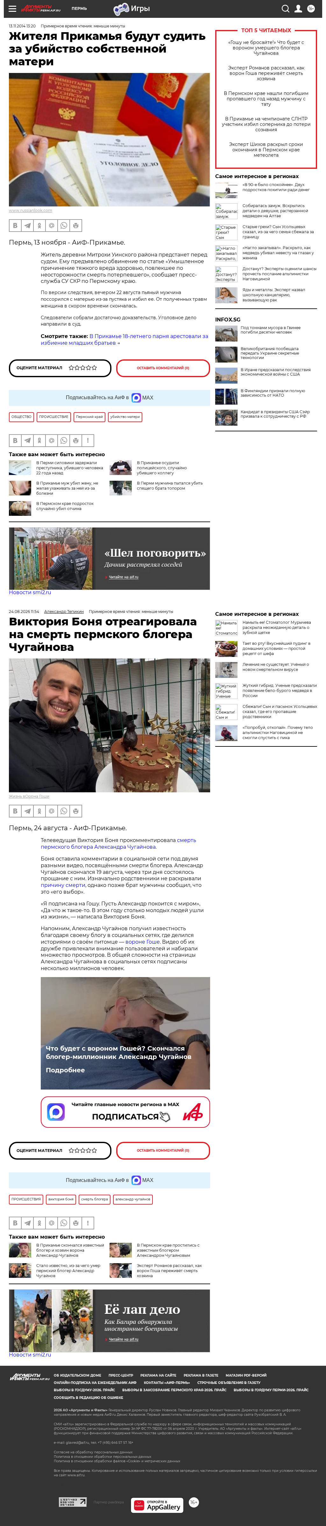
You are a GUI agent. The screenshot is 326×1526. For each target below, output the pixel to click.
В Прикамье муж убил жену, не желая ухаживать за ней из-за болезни (67, 488)
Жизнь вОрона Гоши (29, 796)
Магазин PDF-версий (246, 1375)
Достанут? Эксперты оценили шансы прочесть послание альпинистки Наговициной (279, 273)
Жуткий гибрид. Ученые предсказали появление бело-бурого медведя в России (280, 690)
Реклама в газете (201, 1375)
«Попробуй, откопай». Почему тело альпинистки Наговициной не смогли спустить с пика (278, 732)
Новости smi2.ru (30, 592)
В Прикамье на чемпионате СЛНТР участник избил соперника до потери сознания (266, 124)
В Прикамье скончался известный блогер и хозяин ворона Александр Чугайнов (70, 1250)
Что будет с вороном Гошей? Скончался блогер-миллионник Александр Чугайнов (118, 1053)
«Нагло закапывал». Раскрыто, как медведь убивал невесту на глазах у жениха (278, 252)
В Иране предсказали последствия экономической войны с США (276, 372)
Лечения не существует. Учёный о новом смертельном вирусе (276, 667)
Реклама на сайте (158, 1375)
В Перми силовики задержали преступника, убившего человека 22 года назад (69, 467)
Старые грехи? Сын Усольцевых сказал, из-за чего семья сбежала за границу (278, 231)
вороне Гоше (142, 942)
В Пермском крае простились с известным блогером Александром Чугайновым (168, 1250)
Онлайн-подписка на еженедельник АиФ (95, 1383)
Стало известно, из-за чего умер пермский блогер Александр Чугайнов (68, 1270)
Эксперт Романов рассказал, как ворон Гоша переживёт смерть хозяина (266, 73)
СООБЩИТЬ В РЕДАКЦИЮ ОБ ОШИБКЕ (88, 1398)
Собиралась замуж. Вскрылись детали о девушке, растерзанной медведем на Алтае (275, 210)
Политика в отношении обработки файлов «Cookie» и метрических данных (117, 1461)
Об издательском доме (77, 1375)
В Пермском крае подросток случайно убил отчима (65, 506)
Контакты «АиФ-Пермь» (167, 1383)
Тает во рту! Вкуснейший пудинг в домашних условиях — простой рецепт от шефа (276, 648)
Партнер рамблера (109, 1502)
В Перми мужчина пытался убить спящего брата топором (170, 486)
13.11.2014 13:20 (22, 26)
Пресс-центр (121, 1375)
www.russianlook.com (30, 210)
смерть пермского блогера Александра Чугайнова (118, 843)
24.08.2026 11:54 (24, 611)
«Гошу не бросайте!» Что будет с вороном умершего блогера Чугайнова (266, 48)
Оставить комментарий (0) (163, 368)
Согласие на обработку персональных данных (93, 1452)
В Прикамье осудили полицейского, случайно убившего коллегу (162, 467)
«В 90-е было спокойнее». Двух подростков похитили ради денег (276, 187)
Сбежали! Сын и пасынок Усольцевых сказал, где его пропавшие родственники (280, 711)
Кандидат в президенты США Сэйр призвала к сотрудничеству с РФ (275, 414)
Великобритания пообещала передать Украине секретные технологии (270, 353)
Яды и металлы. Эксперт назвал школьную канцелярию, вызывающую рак (274, 294)
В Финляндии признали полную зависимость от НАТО (273, 393)
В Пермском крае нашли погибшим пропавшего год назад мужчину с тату (266, 99)
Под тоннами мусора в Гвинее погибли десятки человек (271, 330)
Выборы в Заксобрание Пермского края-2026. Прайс (174, 1390)
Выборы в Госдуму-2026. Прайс (84, 1390)
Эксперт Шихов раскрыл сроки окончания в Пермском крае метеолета (266, 150)
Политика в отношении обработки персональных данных (102, 1457)
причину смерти (63, 885)
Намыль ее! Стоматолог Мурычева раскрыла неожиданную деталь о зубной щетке (277, 627)
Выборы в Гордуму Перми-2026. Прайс (271, 1390)
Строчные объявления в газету (228, 1383)
